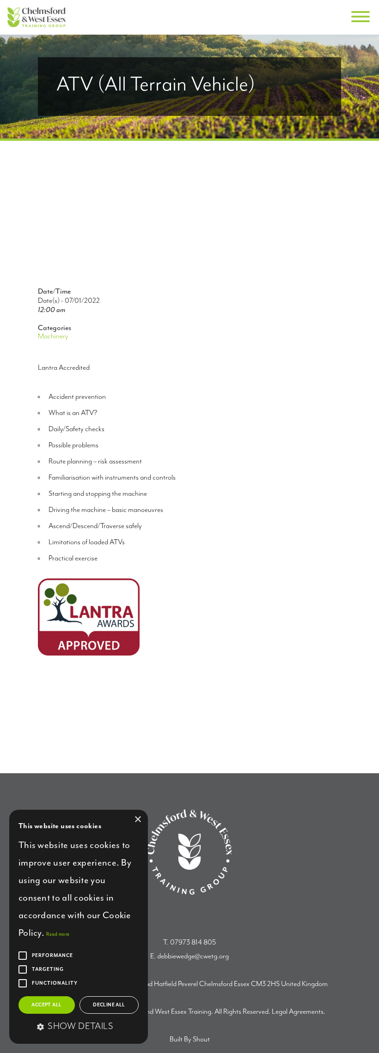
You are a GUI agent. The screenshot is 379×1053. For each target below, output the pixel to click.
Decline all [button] (109, 1005)
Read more (57, 934)
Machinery (53, 336)
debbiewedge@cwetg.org (193, 956)
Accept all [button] (46, 1005)
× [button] (137, 819)
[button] (78, 1027)
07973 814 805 (193, 943)
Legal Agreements (298, 1012)
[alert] (78, 927)
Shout (201, 1039)
